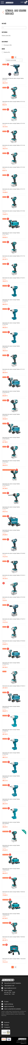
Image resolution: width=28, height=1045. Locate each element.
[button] (24, 2)
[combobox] (12, 60)
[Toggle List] (21, 60)
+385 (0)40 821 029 (9, 985)
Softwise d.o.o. (24, 1043)
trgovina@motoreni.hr (10, 988)
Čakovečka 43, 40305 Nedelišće (12, 983)
